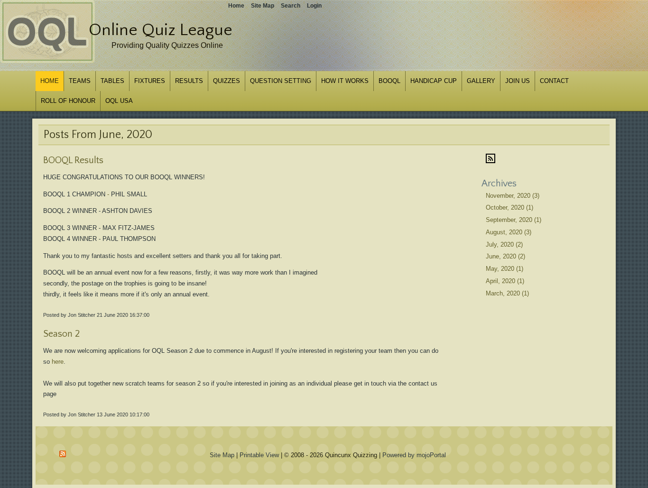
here (58, 361)
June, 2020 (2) (505, 256)
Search (290, 5)
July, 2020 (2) (504, 244)
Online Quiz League (160, 29)
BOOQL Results (73, 160)
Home (49, 80)
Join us (517, 80)
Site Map (222, 455)
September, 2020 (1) (513, 219)
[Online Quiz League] (47, 60)
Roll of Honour (68, 100)
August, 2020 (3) (508, 232)
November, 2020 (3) (512, 195)
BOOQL (389, 80)
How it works (345, 80)
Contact (554, 80)
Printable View (259, 455)
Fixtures (149, 80)
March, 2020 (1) (507, 293)
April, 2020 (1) (505, 281)
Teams (80, 80)
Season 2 (61, 334)
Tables (112, 80)
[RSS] (63, 454)
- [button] (108, 194)
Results (189, 80)
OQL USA (119, 100)
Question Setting (280, 80)
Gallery (481, 80)
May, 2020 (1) (504, 268)
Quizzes (226, 80)
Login (314, 5)
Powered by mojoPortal (414, 455)
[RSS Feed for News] (490, 161)
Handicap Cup (433, 80)
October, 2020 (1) (509, 207)
